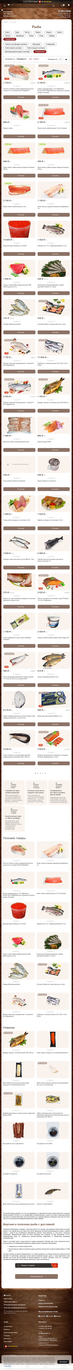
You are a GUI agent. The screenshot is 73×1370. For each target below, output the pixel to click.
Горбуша (52, 36)
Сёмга (7, 32)
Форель (48, 32)
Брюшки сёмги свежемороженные (16, 442)
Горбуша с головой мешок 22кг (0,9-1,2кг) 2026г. (53, 364)
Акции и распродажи (45, 1303)
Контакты (7, 1338)
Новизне (36, 59)
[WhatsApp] (57, 1316)
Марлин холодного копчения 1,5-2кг (50, 520)
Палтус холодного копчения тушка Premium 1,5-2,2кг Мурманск (53, 599)
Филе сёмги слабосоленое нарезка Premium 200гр (53, 168)
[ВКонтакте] (41, 1316)
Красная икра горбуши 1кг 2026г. (15, 246)
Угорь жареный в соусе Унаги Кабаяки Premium (17, 638)
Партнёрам (8, 1341)
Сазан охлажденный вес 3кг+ (48, 677)
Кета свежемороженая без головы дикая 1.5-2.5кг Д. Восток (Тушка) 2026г (18, 678)
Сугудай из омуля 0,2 (10, 1174)
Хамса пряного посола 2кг (47, 481)
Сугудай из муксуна (44, 1174)
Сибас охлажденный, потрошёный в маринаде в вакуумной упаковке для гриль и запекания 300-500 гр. (53, 1115)
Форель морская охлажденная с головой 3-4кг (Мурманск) (18, 364)
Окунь (17, 32)
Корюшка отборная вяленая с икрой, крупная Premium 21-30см (51, 286)
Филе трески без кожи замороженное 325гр (18, 1204)
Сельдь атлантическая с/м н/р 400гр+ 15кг (18, 559)
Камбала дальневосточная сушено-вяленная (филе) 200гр (19, 1114)
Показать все (9, 39)
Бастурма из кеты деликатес (13, 1143)
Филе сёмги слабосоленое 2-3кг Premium (52, 128)
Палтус (27, 32)
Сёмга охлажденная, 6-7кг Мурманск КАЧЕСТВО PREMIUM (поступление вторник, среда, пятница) (54, 90)
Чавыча (37, 32)
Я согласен (63, 1362)
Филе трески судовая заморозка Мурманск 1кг (53, 207)
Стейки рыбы (50, 44)
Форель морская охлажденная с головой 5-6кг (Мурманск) (18, 403)
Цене (30, 59)
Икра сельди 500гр (44, 442)
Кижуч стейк (8, 128)
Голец (41, 36)
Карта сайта (8, 1299)
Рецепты (41, 1300)
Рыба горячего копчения (13, 48)
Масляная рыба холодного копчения (17, 51)
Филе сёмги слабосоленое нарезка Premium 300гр (19, 168)
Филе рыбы (36, 44)
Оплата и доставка (10, 1332)
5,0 (8, 1346)
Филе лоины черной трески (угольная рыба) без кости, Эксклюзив (52, 1084)
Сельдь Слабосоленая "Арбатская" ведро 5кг (53, 638)
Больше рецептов (36, 1276)
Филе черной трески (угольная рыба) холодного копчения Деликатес (16, 1084)
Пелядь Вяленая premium (12, 324)
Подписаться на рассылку (48, 1307)
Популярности (21, 59)
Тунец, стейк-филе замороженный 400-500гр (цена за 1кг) (17, 286)
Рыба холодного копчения (36, 48)
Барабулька (20, 36)
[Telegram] (49, 1316)
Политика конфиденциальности (15, 1308)
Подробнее (7, 1366)
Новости (7, 1329)
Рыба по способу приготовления (16, 44)
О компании (8, 1326)
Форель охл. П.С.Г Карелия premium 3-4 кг (52, 246)
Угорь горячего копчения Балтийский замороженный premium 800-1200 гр (16, 756)
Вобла (31, 36)
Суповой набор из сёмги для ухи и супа (51, 324)
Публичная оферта (10, 1302)
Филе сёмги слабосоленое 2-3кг (14, 206)
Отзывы (7, 1335)
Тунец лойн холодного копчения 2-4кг (16, 520)
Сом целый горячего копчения (14, 481)
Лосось (7, 36)
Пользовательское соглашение (15, 1305)
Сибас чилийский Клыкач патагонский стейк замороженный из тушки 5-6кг (19, 717)
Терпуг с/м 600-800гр (44, 1204)
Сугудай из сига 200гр (44, 1143)
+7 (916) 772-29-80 (63, 15)
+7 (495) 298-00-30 (63, 13)
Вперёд (49, 773)
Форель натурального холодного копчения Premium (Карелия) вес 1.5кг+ (53, 756)
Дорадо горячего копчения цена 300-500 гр (53, 402)
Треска (59, 32)
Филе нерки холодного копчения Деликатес (52, 1053)
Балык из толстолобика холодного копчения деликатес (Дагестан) (19, 599)
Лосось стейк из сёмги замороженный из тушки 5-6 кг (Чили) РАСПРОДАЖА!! (18, 90)
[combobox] (61, 59)
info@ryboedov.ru (44, 1333)
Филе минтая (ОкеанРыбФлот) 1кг (50, 716)
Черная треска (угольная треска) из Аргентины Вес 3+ (50, 560)
